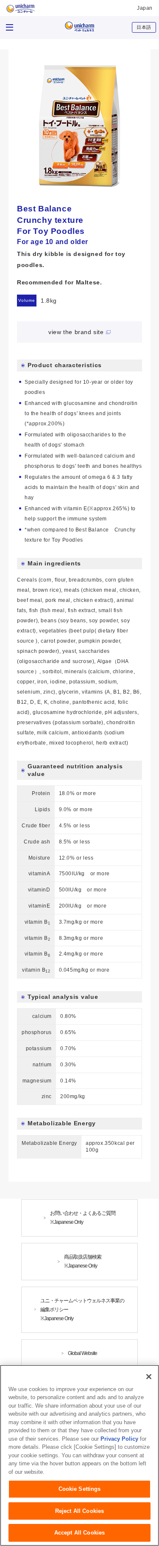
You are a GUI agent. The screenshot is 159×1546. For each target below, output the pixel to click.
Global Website (82, 1353)
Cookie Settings (80, 1489)
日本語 (144, 27)
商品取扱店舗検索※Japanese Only (82, 1261)
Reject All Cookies (79, 1511)
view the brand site (75, 332)
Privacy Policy (119, 1439)
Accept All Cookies (79, 1532)
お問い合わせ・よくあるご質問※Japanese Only (82, 1217)
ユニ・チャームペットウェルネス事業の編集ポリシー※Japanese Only (82, 1309)
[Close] (148, 1376)
